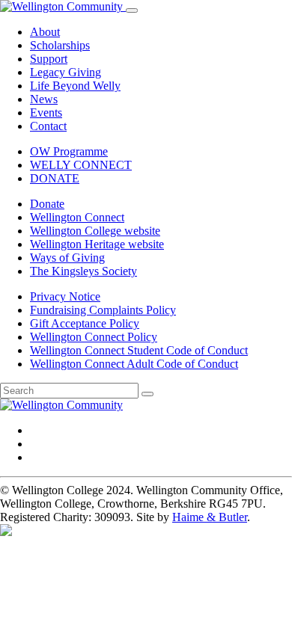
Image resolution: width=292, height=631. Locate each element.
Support (48, 58)
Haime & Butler (209, 517)
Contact (48, 126)
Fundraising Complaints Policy (103, 310)
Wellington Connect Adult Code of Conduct (134, 363)
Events (46, 112)
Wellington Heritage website (97, 244)
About (45, 31)
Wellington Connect (77, 217)
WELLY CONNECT (81, 164)
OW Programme (69, 151)
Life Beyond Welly (75, 85)
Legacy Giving (65, 72)
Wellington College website (95, 230)
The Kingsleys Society (83, 271)
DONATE (54, 178)
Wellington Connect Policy (93, 336)
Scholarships (60, 45)
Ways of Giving (67, 257)
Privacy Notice (65, 296)
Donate (47, 203)
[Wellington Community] (63, 6)
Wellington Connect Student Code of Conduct (139, 350)
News (44, 99)
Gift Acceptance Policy (84, 323)
